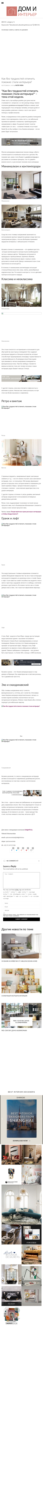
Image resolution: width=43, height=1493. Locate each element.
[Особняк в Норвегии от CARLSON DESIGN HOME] (22, 946)
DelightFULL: (29, 830)
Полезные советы (8, 29)
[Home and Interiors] (6, 6)
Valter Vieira (19, 85)
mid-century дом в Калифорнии (14, 1030)
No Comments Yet (12, 861)
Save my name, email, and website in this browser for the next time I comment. (20, 915)
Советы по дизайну (21, 29)
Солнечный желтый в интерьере (14, 996)
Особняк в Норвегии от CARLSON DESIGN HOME (19, 961)
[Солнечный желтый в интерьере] (22, 980)
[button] (40, 1118)
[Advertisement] (21, 55)
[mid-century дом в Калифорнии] (22, 1015)
